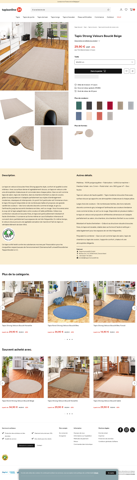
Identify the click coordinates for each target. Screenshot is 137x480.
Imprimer (101, 436)
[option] (68, 1)
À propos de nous (79, 433)
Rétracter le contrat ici (26, 445)
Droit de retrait (103, 433)
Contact (39, 445)
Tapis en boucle (92, 27)
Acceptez (111, 473)
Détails (96, 473)
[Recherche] (108, 9)
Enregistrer (62, 436)
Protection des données (106, 438)
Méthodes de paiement (81, 438)
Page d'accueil (78, 27)
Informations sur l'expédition (83, 436)
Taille (77, 57)
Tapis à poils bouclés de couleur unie (108, 27)
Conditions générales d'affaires (108, 441)
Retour (76, 441)
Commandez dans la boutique (83, 444)
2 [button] (67, 339)
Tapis (85, 27)
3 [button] (69, 339)
